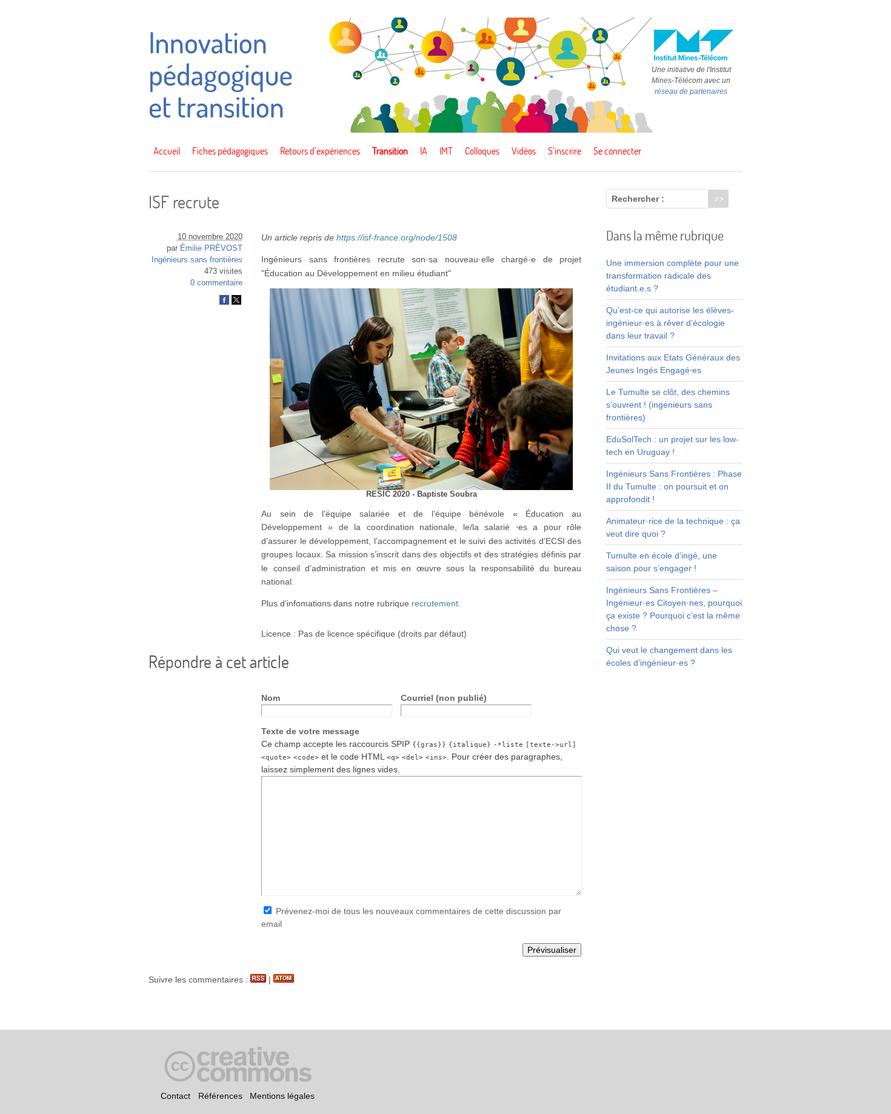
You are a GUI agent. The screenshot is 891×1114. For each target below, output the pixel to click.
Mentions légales (282, 1096)
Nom (270, 698)
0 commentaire (216, 283)
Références (220, 1096)
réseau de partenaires (691, 91)
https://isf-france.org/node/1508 (396, 237)
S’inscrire (564, 151)
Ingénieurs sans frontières (197, 260)
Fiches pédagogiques (230, 151)
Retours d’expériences (320, 151)
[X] (236, 302)
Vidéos (524, 151)
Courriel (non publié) (444, 698)
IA (423, 151)
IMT (446, 151)
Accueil (166, 151)
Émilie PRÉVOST (211, 248)
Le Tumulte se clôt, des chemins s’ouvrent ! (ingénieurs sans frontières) (668, 404)
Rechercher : (638, 199)
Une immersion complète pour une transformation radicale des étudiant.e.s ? (672, 275)
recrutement (435, 603)
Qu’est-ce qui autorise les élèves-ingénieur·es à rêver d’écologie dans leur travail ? (670, 322)
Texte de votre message (310, 731)
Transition (390, 151)
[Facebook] (224, 302)
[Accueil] (445, 129)
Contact (175, 1096)
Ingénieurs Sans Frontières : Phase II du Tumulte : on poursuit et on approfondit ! (674, 486)
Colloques (482, 151)
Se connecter (617, 151)
